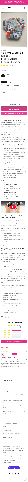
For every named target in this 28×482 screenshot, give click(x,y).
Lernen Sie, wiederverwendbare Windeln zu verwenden (14, 395)
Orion (20, 82)
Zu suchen (5, 384)
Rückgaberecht (7, 430)
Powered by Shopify (18, 479)
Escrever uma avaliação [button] (14, 342)
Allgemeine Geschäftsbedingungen (12, 433)
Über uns (5, 391)
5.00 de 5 (18, 325)
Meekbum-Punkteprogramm (10, 423)
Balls (4, 82)
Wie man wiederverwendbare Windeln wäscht (12, 401)
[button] (3, 8)
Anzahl (2, 96)
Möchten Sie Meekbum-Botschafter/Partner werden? (14, 412)
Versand (5, 426)
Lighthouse (12, 82)
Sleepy (12, 89)
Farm (5, 89)
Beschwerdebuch (7, 437)
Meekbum (11, 479)
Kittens (19, 89)
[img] (4, 351)
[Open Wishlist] (21, 8)
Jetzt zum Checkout (14, 109)
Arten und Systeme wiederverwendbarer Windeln (13, 406)
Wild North (17, 86)
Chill (5, 93)
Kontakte (5, 388)
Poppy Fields (6, 85)
